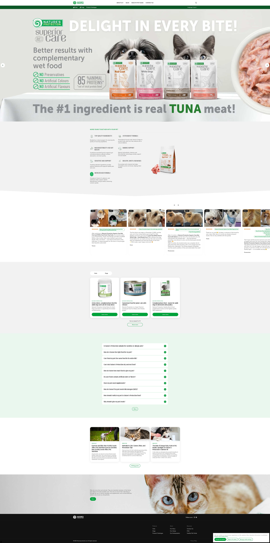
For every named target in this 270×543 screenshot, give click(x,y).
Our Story (172, 529)
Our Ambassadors (175, 533)
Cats (154, 529)
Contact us (149, 2)
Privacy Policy (193, 540)
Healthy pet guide (137, 2)
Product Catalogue (158, 533)
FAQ (188, 531)
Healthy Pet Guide (192, 533)
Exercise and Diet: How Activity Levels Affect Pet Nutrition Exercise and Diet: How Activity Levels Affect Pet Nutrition (104, 448)
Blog (127, 2)
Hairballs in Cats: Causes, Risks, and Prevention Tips (133, 447)
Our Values (173, 531)
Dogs (154, 531)
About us (120, 2)
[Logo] (78, 2)
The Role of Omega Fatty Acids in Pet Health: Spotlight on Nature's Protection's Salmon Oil (165, 447)
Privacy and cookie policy (221, 536)
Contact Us (190, 529)
